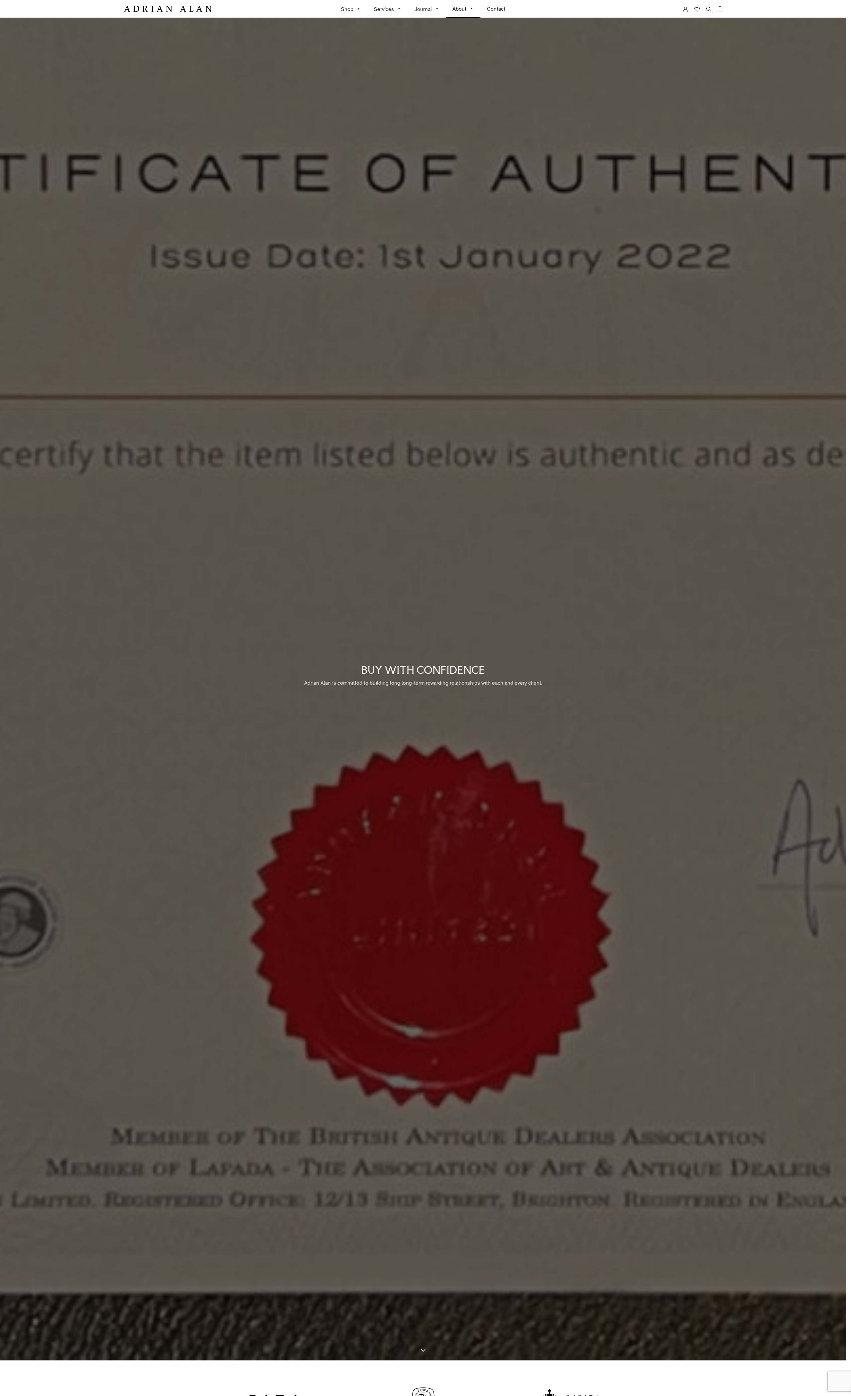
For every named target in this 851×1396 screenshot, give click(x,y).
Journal (423, 9)
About (459, 9)
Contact (496, 9)
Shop (347, 9)
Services (384, 9)
